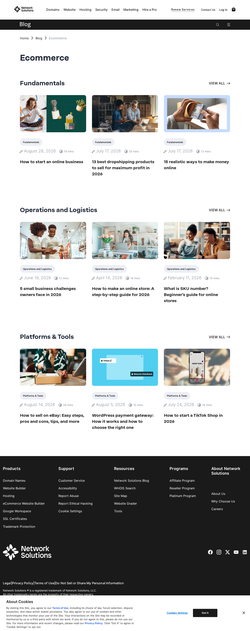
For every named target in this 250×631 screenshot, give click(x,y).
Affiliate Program (182, 480)
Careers (217, 509)
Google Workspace (17, 511)
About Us (218, 494)
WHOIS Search (125, 488)
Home (24, 38)
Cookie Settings (70, 511)
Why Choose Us (223, 501)
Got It (205, 612)
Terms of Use (44, 583)
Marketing (130, 10)
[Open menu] (228, 24)
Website (69, 10)
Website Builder (14, 488)
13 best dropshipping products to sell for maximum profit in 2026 (123, 167)
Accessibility (67, 488)
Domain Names (14, 480)
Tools (118, 511)
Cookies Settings (177, 612)
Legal (7, 583)
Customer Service (71, 480)
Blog (39, 38)
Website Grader (125, 503)
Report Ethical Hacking (75, 503)
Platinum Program (183, 496)
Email (116, 10)
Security (101, 10)
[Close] (243, 612)
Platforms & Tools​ (33, 395)
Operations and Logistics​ (37, 268)
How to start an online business (51, 161)
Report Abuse (68, 496)
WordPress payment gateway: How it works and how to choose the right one (123, 421)
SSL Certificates (15, 519)
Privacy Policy (22, 583)
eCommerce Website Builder (24, 503)
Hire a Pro (149, 10)
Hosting (85, 10)
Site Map (120, 496)
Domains (53, 10)
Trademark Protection (19, 526)
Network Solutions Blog (131, 480)
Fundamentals (31, 142)
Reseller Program (182, 488)
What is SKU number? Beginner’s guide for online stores (191, 294)
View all (217, 83)
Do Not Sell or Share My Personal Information (89, 583)
